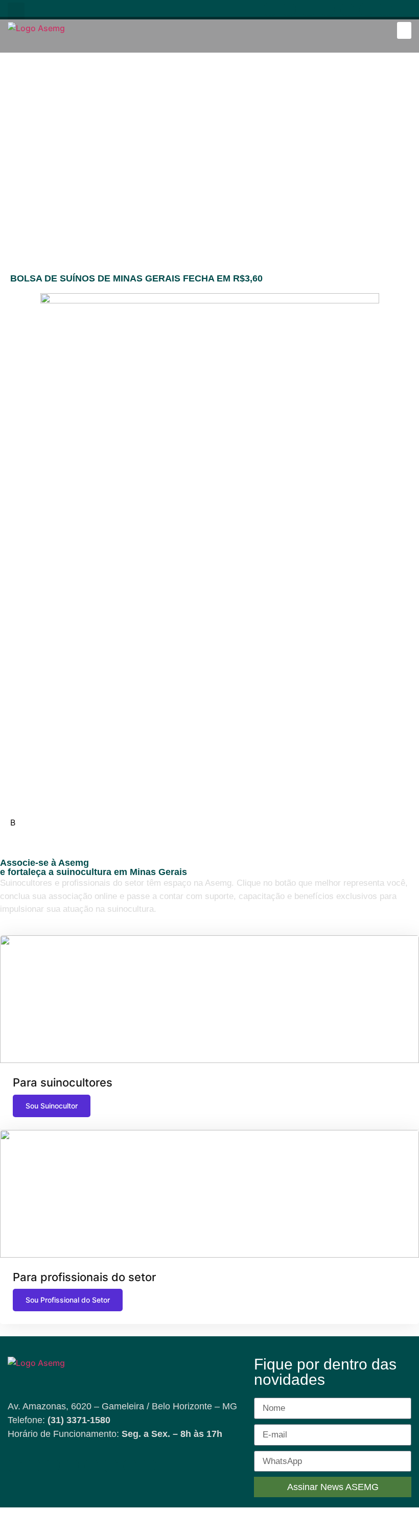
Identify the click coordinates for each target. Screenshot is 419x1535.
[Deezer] (404, 9)
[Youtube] (289, 9)
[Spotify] (366, 9)
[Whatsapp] (347, 9)
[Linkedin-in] (328, 9)
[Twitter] (385, 9)
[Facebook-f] (270, 9)
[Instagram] (308, 9)
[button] (16, 11)
